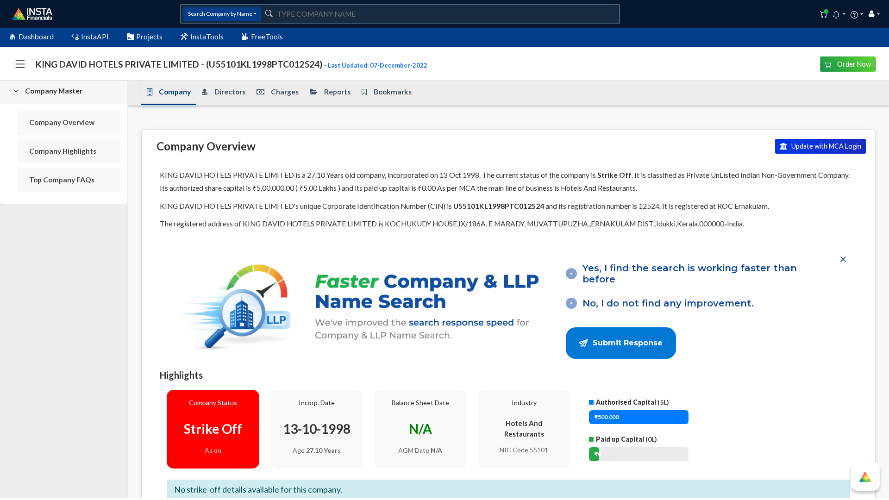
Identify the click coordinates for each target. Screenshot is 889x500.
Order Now (853, 64)
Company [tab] (175, 92)
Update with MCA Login (825, 146)
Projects (149, 36)
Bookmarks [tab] (393, 92)
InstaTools (207, 36)
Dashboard (36, 36)
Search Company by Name (220, 13)
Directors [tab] (229, 92)
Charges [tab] (285, 92)
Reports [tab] (337, 92)
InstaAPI (95, 36)
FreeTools (267, 36)
